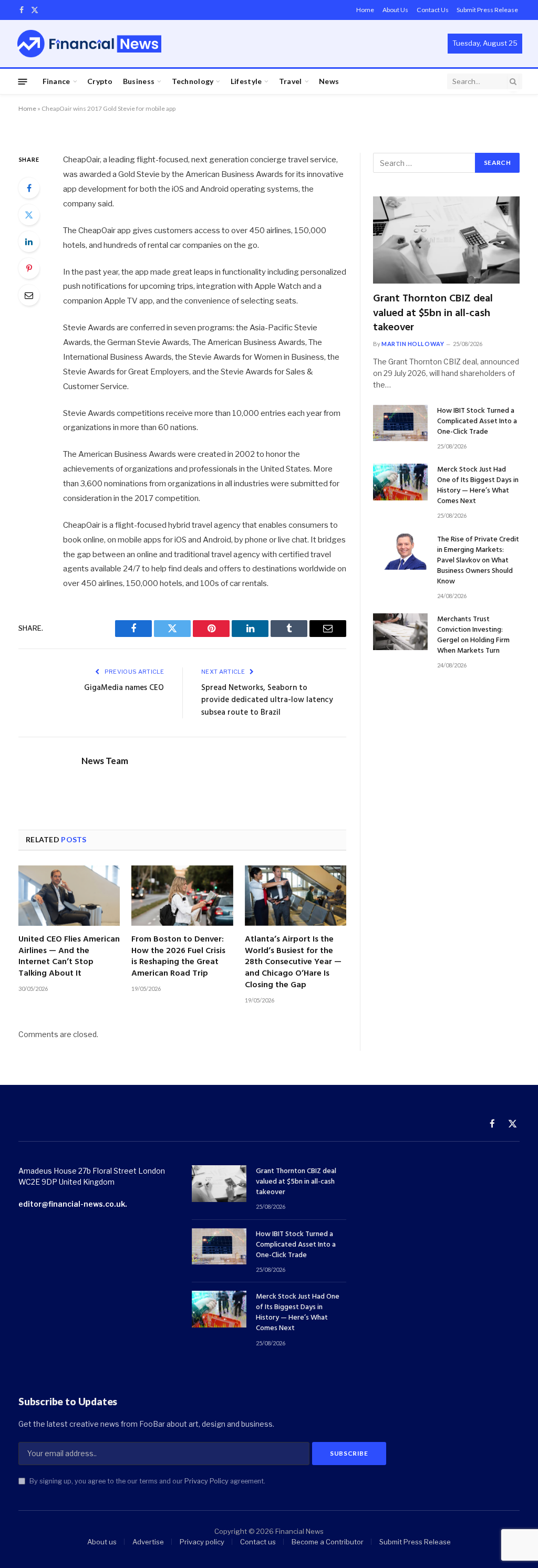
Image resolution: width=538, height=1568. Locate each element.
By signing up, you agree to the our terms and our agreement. (146, 1481)
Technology (193, 81)
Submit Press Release (487, 10)
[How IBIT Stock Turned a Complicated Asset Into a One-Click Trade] (400, 423)
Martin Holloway (412, 343)
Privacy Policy (206, 1481)
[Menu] (22, 81)
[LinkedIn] (28, 241)
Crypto (100, 81)
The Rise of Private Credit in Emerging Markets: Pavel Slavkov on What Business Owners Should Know (478, 561)
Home (365, 10)
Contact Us (433, 10)
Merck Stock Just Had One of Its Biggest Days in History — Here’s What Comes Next (478, 486)
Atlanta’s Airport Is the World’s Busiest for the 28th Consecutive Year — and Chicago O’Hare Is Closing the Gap (293, 962)
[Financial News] (89, 43)
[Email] (28, 295)
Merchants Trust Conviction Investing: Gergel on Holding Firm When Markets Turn (473, 635)
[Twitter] (28, 214)
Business (138, 81)
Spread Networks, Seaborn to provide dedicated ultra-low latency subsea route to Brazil (267, 700)
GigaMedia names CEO (124, 688)
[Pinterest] (28, 268)
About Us (395, 10)
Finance (56, 81)
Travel (290, 81)
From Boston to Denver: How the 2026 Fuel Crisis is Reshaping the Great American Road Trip (178, 957)
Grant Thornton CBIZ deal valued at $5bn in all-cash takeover (433, 313)
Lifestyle (246, 81)
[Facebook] (28, 187)
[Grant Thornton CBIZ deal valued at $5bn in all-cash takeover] (446, 240)
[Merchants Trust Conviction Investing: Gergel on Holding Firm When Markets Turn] (400, 631)
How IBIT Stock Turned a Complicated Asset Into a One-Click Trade (477, 421)
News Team (104, 761)
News (329, 81)
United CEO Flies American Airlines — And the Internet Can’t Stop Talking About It (69, 957)
